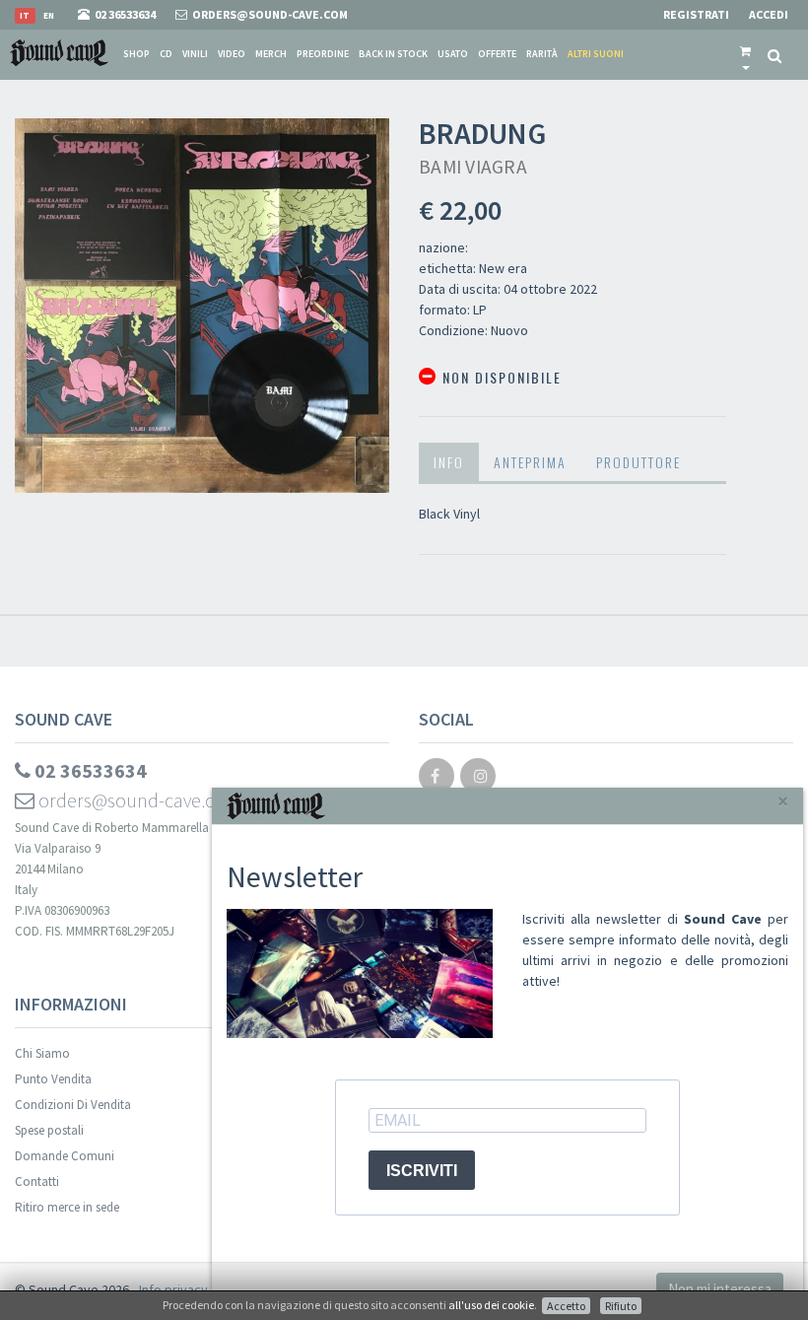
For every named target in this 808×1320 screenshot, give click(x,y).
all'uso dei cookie (491, 1304)
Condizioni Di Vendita (73, 1104)
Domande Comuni (64, 1155)
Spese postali (49, 1130)
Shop (136, 53)
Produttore (638, 462)
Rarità (542, 53)
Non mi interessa (720, 1289)
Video (231, 53)
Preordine (323, 53)
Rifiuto (621, 1305)
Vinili (195, 53)
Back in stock (393, 53)
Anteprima (530, 462)
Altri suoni (596, 53)
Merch (271, 53)
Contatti (37, 1181)
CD (166, 53)
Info (449, 462)
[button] (745, 54)
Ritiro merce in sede (67, 1207)
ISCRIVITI (421, 1170)
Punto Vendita (53, 1079)
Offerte (497, 53)
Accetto (566, 1305)
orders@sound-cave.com (137, 800)
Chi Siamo (42, 1053)
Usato (453, 53)
